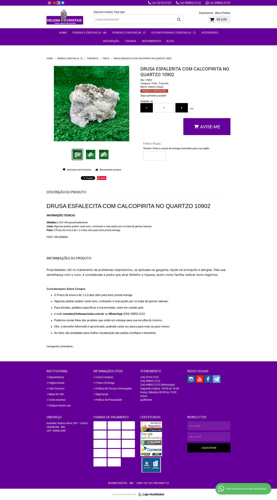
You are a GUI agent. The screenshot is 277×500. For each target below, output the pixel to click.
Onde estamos (57, 399)
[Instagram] (49, 3)
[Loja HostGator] (150, 494)
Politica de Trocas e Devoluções (114, 388)
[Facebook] (58, 3)
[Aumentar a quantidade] (181, 107)
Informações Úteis (108, 371)
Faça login (119, 12)
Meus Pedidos (222, 13)
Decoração (111, 41)
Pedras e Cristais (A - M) (90, 32)
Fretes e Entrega (105, 383)
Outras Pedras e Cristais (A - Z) (173, 32)
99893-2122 (190, 3)
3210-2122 (161, 3)
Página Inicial (56, 383)
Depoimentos (206, 13)
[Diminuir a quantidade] (146, 107)
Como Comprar (104, 377)
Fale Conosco (56, 388)
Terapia (130, 41)
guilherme (146, 399)
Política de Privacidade (109, 399)
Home (63, 32)
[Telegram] (63, 3)
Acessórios (209, 32)
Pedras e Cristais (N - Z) (129, 32)
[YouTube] (54, 3)
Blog (170, 41)
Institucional (57, 371)
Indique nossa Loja (60, 405)
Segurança (102, 394)
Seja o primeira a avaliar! (153, 95)
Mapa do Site (56, 394)
